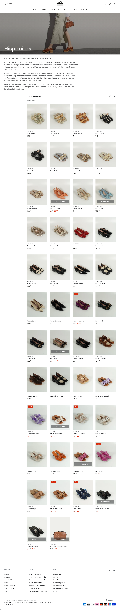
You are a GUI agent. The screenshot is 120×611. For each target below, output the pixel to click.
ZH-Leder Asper (34, 588)
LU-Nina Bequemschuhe (37, 577)
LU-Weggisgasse (35, 574)
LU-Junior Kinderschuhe (37, 580)
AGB (30, 602)
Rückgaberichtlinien (60, 588)
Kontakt (7, 577)
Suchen (55, 577)
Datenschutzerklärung (21, 602)
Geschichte (8, 580)
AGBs (55, 591)
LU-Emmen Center (35, 583)
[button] (105, 4)
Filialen (6, 583)
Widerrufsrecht (8, 602)
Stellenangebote (59, 583)
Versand (35, 602)
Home (6, 574)
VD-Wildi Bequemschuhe (38, 591)
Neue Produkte (9, 586)
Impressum (57, 574)
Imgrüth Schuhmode (15, 600)
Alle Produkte (9, 588)
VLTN (6, 591)
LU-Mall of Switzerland (37, 586)
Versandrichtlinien (59, 586)
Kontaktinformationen (46, 602)
